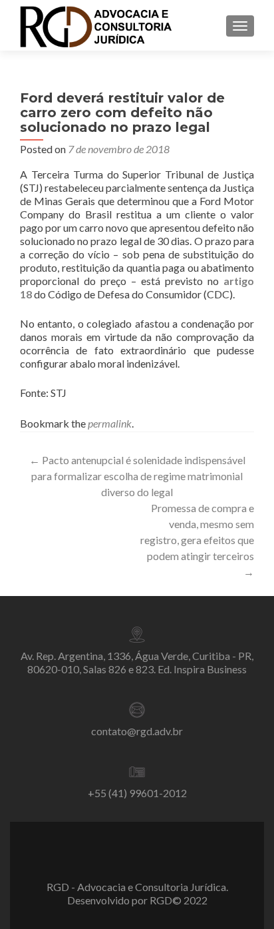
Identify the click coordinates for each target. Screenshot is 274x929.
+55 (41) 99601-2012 (137, 792)
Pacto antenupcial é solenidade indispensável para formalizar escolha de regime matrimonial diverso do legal (137, 476)
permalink (110, 423)
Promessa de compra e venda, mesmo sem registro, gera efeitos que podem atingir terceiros (197, 539)
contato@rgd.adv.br (137, 731)
